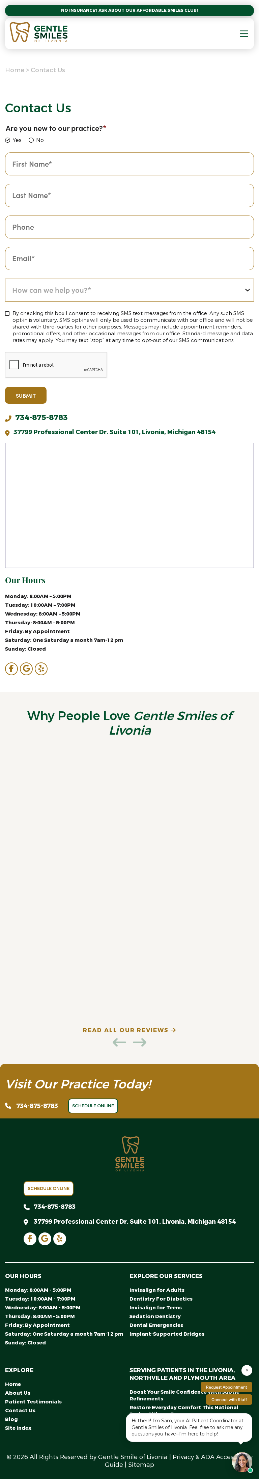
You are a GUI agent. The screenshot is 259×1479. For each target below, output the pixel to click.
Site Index (18, 1428)
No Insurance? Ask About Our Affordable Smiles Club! (129, 10)
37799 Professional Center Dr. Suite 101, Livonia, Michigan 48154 (114, 432)
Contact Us (20, 1410)
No (40, 140)
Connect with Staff (229, 1399)
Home (14, 70)
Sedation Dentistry (155, 1316)
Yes (17, 140)
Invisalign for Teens (156, 1307)
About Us (17, 1393)
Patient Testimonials (33, 1401)
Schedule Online (93, 1106)
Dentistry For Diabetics (161, 1299)
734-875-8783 (41, 417)
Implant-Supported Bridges (167, 1334)
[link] (11, 668)
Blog (11, 1419)
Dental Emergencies (156, 1325)
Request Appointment (226, 1387)
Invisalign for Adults (157, 1290)
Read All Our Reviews (127, 1030)
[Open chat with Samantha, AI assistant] (242, 1462)
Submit (26, 395)
